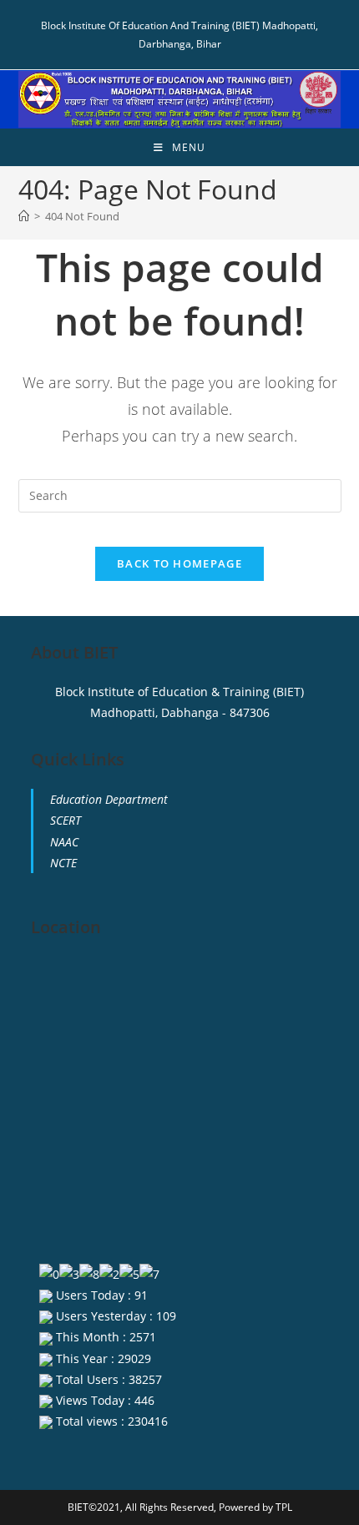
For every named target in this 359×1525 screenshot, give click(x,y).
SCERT (65, 820)
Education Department (109, 799)
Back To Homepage (179, 563)
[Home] (23, 216)
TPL (284, 1507)
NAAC (64, 842)
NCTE (63, 863)
